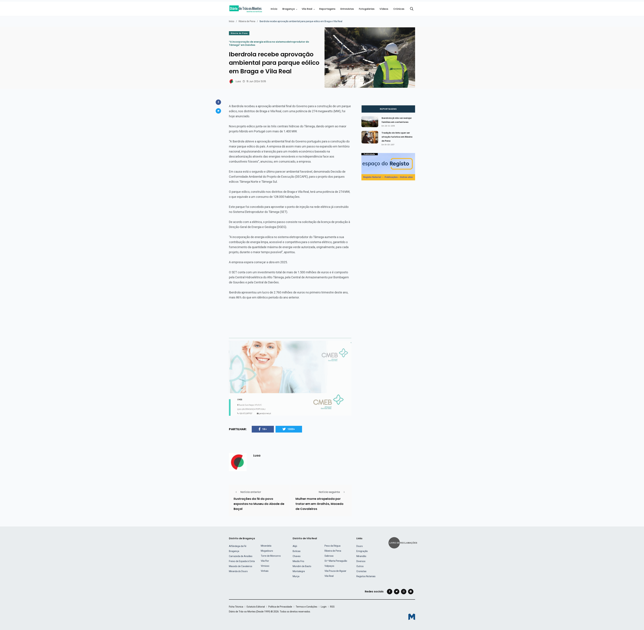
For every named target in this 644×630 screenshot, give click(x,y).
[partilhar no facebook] (218, 102)
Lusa (238, 81)
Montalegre (299, 571)
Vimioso (265, 566)
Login (324, 606)
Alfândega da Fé (237, 546)
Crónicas (398, 9)
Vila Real (307, 9)
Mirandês (361, 556)
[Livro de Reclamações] (403, 542)
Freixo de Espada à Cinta (242, 561)
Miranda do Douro (238, 571)
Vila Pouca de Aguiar (335, 571)
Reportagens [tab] (388, 109)
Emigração (362, 551)
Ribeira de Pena (247, 21)
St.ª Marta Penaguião (336, 561)
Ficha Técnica (236, 606)
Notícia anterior (250, 492)
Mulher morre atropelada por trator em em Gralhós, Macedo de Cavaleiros (319, 504)
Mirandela (266, 545)
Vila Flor (265, 561)
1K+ (264, 429)
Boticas (297, 551)
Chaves (297, 556)
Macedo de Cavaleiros (240, 566)
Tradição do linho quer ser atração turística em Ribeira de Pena (397, 136)
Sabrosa (329, 556)
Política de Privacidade (280, 606)
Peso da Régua (332, 545)
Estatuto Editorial (256, 606)
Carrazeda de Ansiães (240, 556)
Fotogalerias (366, 9)
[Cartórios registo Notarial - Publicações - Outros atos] (388, 166)
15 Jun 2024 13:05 (256, 81)
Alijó (295, 546)
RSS (332, 606)
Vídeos (384, 9)
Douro (359, 546)
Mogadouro (267, 550)
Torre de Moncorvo (271, 556)
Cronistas (361, 571)
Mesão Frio (298, 561)
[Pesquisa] (411, 8)
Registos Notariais (365, 576)
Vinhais (265, 571)
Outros (360, 566)
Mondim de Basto (302, 566)
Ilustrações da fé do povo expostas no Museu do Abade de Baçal (259, 504)
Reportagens (327, 9)
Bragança (288, 9)
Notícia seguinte (329, 492)
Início (274, 9)
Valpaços (329, 566)
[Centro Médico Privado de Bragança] (290, 378)
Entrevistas (347, 9)
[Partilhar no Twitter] (218, 111)
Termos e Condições (306, 606)
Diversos (360, 561)
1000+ (291, 429)
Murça (296, 576)
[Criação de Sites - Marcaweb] (411, 617)
